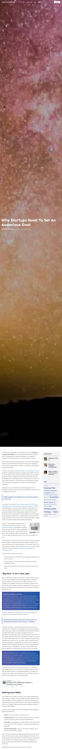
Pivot (55, 502)
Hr (48, 497)
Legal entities (48, 499)
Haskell (55, 494)
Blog (35, 2)
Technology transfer (48, 514)
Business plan (49, 488)
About (40, 2)
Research (46, 506)
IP (44, 500)
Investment (54, 497)
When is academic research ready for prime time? (53, 473)
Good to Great (34, 471)
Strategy (47, 512)
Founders (53, 492)
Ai (44, 485)
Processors (46, 504)
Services (23, 2)
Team (55, 512)
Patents (51, 502)
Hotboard (46, 497)
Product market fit (53, 504)
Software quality (50, 509)
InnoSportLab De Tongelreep (17, 653)
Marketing (54, 499)
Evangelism (47, 493)
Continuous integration (50, 490)
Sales (49, 506)
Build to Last (25, 471)
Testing (54, 514)
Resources (29, 2)
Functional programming (49, 494)
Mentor (46, 502)
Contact (57, 2)
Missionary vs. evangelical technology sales (52, 466)
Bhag (46, 485)
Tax (51, 511)
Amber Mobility (14, 596)
